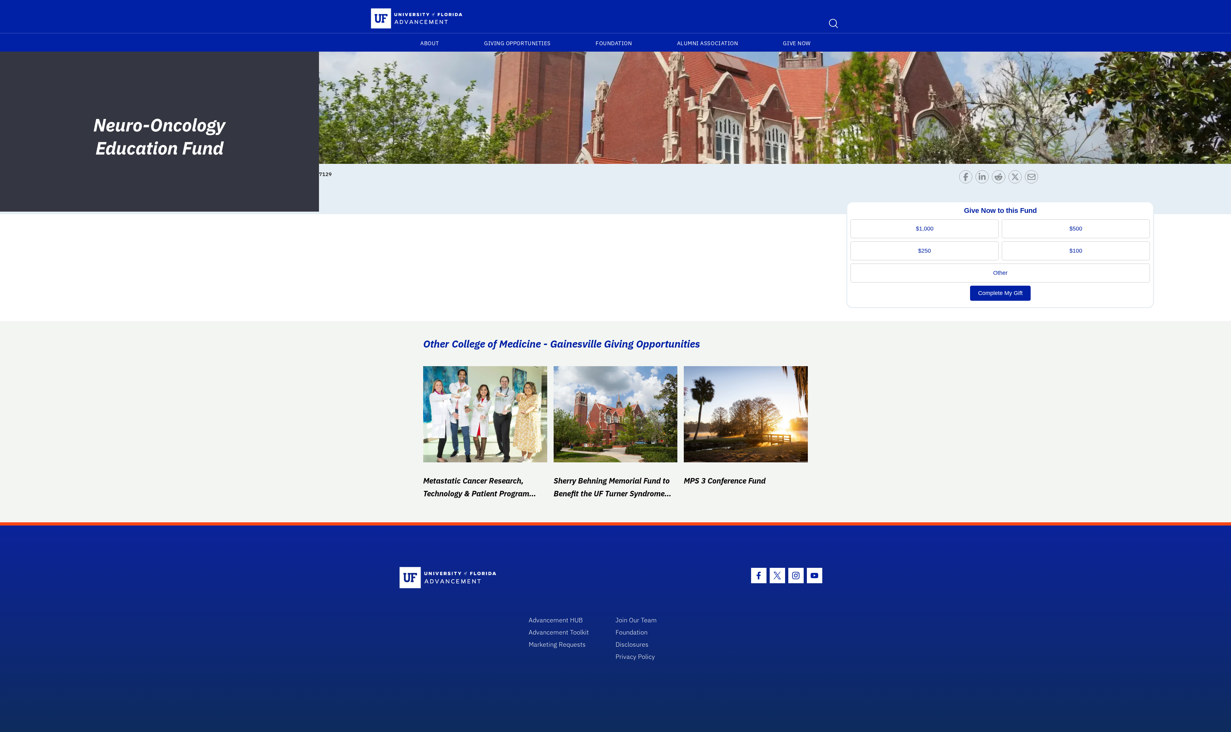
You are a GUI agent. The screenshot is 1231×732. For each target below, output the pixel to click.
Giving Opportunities (517, 43)
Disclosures (632, 644)
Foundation (614, 43)
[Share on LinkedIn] (984, 178)
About (429, 43)
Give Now (796, 43)
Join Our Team (636, 620)
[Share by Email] (1033, 178)
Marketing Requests (557, 644)
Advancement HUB (556, 620)
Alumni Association (707, 43)
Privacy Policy (635, 656)
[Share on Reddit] (1000, 178)
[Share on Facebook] (967, 178)
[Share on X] (1017, 178)
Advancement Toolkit (559, 632)
